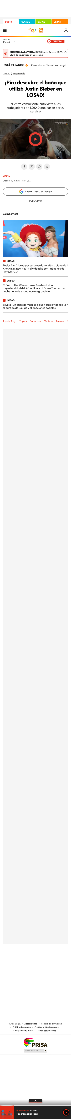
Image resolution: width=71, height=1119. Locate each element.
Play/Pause (35, 139)
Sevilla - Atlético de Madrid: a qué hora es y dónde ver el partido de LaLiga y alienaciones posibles (35, 306)
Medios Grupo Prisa (35, 1051)
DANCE (41, 22)
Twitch (49, 956)
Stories (56, 956)
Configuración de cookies (46, 1027)
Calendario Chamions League (49, 65)
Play (66, 1112)
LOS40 (8, 22)
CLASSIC (25, 22)
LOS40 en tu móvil (24, 1030)
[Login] (66, 30)
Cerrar (65, 51)
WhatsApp (39, 167)
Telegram (47, 167)
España (7, 42)
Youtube (48, 321)
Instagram (15, 956)
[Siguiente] (66, 65)
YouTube (28, 956)
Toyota (23, 321)
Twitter (32, 167)
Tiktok (21, 956)
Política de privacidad (51, 1023)
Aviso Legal (15, 1023)
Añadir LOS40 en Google (38, 191)
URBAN (57, 22)
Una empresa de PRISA (35, 1042)
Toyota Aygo (9, 321)
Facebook (24, 167)
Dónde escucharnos (46, 1030)
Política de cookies (22, 1027)
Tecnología (19, 73)
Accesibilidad (30, 1023)
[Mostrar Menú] (5, 30)
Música (60, 321)
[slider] (35, 1105)
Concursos (35, 321)
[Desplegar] (35, 1100)
